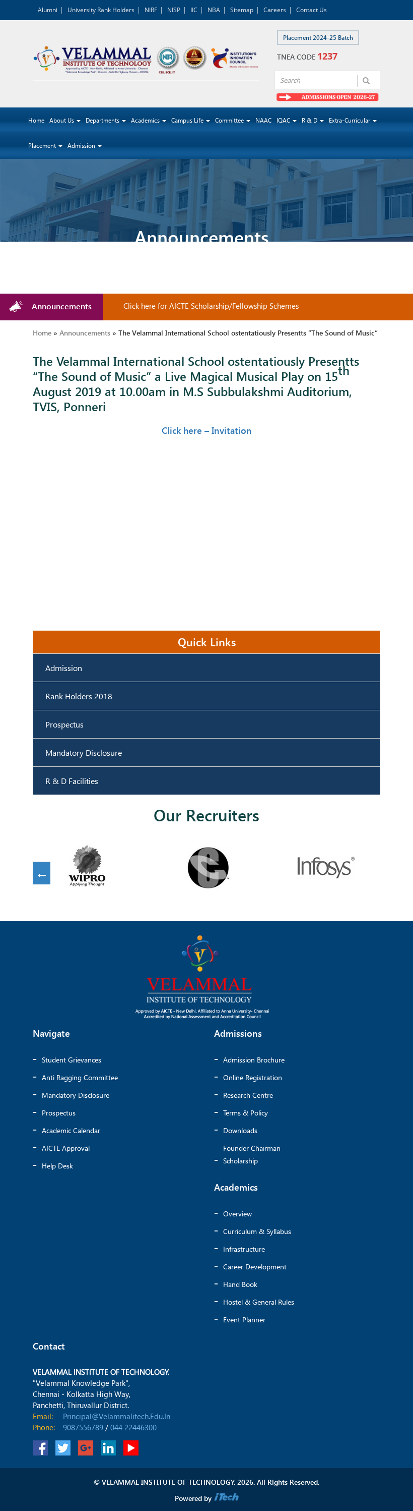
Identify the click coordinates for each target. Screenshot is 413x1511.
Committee (230, 120)
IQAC (284, 120)
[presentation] (41, 875)
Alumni (47, 10)
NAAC (263, 120)
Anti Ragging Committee (80, 1077)
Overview (237, 1213)
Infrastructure (244, 1249)
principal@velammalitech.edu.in (116, 1416)
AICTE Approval (66, 1148)
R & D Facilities (71, 780)
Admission (82, 145)
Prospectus (64, 724)
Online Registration (252, 1077)
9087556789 (83, 1427)
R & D (310, 120)
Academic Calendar (71, 1130)
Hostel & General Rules (258, 1302)
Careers (274, 10)
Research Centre (248, 1095)
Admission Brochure (254, 1060)
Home (36, 120)
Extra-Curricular (350, 120)
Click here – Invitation (207, 430)
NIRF (151, 10)
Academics (146, 120)
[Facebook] (40, 1448)
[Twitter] (63, 1448)
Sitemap (241, 10)
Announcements (84, 333)
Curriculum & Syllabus (257, 1231)
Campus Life (188, 120)
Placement (42, 145)
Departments (103, 120)
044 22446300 (133, 1427)
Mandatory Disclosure (83, 752)
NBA (214, 10)
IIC (193, 10)
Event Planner (244, 1319)
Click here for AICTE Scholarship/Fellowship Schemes (197, 306)
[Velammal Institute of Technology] (146, 59)
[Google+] (85, 1448)
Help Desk (57, 1165)
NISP (173, 10)
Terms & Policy (245, 1112)
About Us (62, 120)
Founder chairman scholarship (252, 1154)
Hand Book (240, 1284)
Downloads (240, 1130)
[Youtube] (131, 1448)
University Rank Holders (100, 10)
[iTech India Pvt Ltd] (226, 1498)
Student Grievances (71, 1060)
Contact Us (311, 10)
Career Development (255, 1266)
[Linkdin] (108, 1448)
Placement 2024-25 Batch (318, 37)
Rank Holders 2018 (78, 696)
